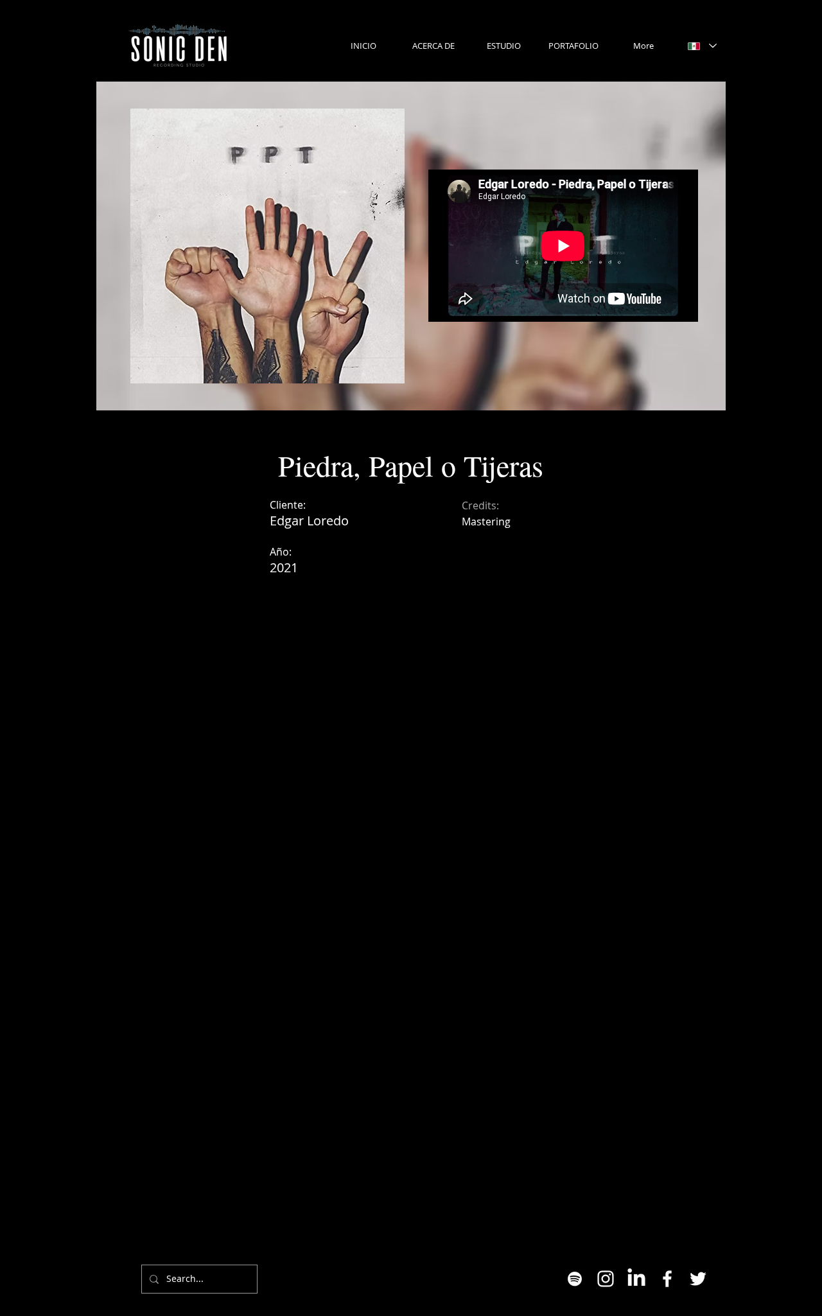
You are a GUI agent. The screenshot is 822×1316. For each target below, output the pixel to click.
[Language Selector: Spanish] (702, 45)
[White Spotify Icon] (575, 1279)
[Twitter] (698, 1279)
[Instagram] (605, 1279)
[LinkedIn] (636, 1279)
